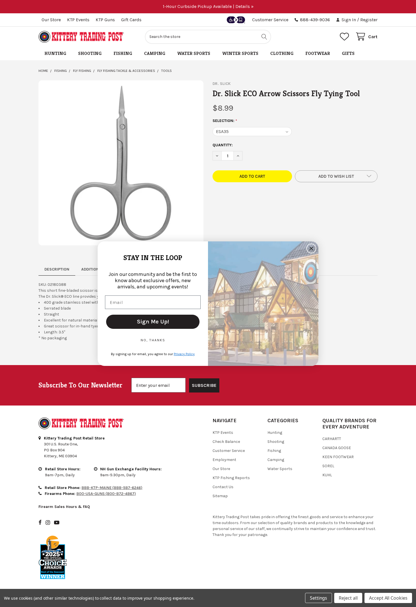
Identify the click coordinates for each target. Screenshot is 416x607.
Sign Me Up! (153, 321)
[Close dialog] (311, 248)
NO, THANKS (153, 340)
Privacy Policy (184, 354)
